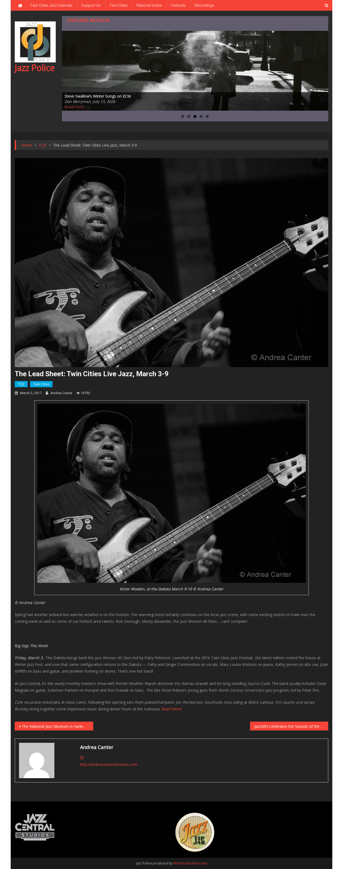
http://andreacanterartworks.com (108, 764)
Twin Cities (118, 5)
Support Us (90, 5)
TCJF (21, 384)
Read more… (76, 106)
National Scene (149, 5)
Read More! (172, 708)
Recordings (204, 5)
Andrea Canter (61, 393)
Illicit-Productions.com (190, 863)
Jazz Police (35, 67)
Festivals (178, 5)
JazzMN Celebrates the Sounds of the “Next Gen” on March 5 (291, 726)
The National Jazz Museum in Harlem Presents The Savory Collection (57, 726)
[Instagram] (81, 757)
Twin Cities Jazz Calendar (51, 5)
